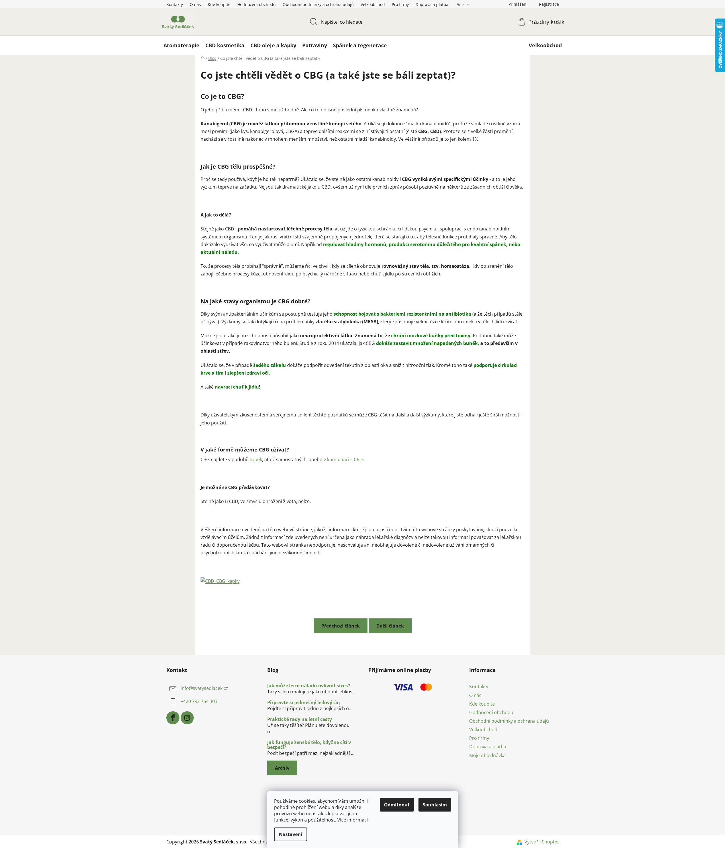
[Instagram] (187, 717)
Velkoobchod (373, 4)
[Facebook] (172, 717)
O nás (195, 4)
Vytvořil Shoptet (541, 842)
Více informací (352, 820)
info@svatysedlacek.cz (204, 688)
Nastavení (290, 834)
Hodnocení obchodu (256, 4)
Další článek (390, 626)
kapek (256, 459)
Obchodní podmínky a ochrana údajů (318, 4)
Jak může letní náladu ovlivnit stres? (308, 685)
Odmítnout (397, 805)
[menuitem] (181, 45)
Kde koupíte (219, 4)
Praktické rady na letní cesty (299, 719)
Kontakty (174, 4)
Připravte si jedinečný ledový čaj (303, 702)
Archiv (282, 768)
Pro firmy (400, 4)
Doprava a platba (432, 4)
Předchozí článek (340, 626)
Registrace (549, 4)
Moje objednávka (487, 755)
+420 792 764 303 (199, 701)
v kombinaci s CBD (343, 459)
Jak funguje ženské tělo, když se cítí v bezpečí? (309, 745)
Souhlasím (435, 805)
